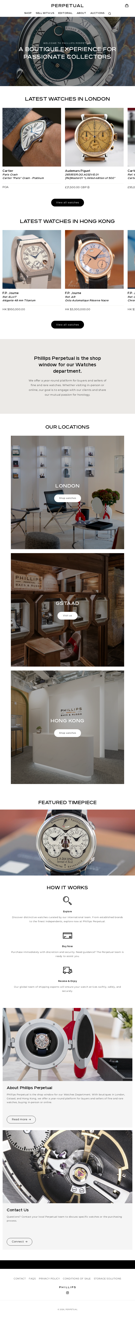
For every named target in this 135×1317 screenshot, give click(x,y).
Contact (20, 1278)
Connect (18, 1241)
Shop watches (67, 498)
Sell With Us (45, 13)
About (81, 13)
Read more (19, 1119)
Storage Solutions (107, 1278)
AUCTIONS (97, 13)
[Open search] (109, 13)
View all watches (67, 202)
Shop (28, 13)
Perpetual (71, 1309)
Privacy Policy (49, 1278)
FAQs (32, 1278)
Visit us (67, 615)
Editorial (65, 13)
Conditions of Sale (77, 1278)
